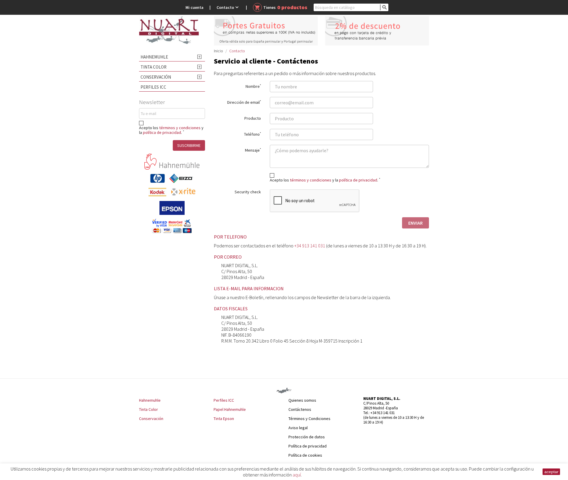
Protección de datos (306, 437)
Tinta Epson (224, 418)
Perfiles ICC (153, 87)
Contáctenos (299, 409)
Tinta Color (154, 67)
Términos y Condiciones (309, 418)
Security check (248, 191)
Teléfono (252, 134)
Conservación (156, 77)
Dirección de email (244, 102)
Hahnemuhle (154, 57)
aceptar (551, 471)
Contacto (228, 7)
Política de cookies (305, 455)
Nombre (253, 86)
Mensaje (253, 150)
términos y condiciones (180, 127)
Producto (252, 118)
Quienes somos (302, 400)
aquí (297, 475)
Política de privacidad (307, 446)
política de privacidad (162, 132)
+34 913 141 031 (309, 246)
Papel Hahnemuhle (230, 409)
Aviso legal (298, 427)
